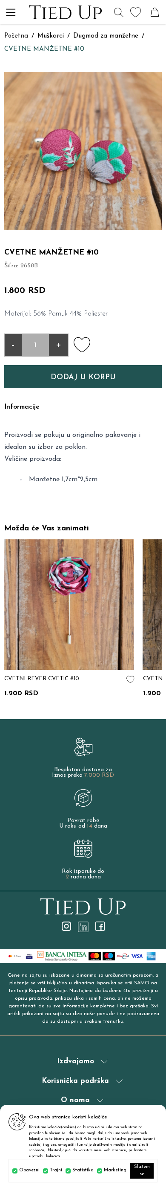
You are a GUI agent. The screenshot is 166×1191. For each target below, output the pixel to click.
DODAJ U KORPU (83, 377)
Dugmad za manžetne (105, 36)
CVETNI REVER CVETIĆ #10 (41, 679)
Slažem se (142, 1170)
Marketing (115, 1170)
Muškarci (50, 36)
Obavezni (29, 1170)
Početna (16, 36)
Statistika (83, 1170)
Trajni (56, 1170)
